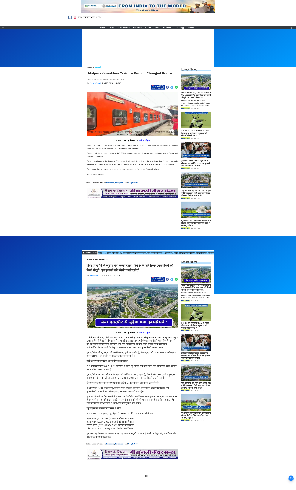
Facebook (110, 183)
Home (89, 67)
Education (137, 28)
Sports (148, 28)
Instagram (119, 183)
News (102, 28)
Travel (111, 28)
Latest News (189, 69)
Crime (157, 28)
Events (191, 28)
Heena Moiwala (95, 83)
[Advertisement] (148, 45)
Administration (123, 28)
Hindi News (100, 259)
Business (167, 28)
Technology (179, 28)
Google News (133, 183)
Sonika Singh (95, 275)
